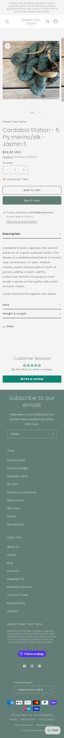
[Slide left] (24, 113)
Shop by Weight (17, 468)
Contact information (33, 730)
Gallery (11, 555)
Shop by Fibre (16, 460)
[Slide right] (40, 113)
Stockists (13, 571)
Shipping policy (44, 725)
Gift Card (13, 508)
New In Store (15, 500)
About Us (13, 547)
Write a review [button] (31, 379)
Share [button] (10, 326)
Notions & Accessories (22, 492)
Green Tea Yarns (30, 715)
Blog (10, 563)
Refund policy (28, 719)
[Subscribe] (53, 434)
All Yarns (12, 484)
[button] (7, 21)
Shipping (7, 157)
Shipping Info (16, 579)
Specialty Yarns (17, 476)
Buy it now (32, 200)
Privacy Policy (16, 603)
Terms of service (23, 725)
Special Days (15, 524)
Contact (12, 611)
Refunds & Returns (19, 587)
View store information (22, 222)
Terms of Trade (17, 595)
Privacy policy (47, 719)
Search (12, 516)
